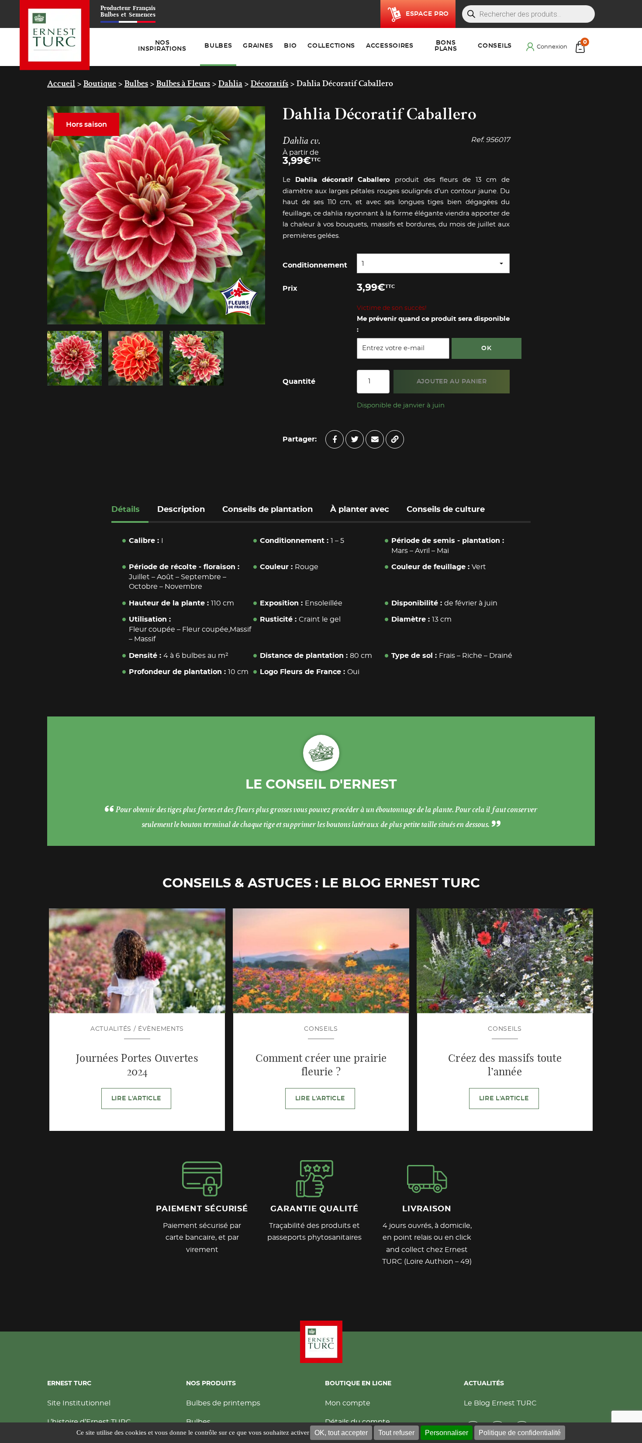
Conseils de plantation (267, 510)
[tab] (129, 510)
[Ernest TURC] (55, 35)
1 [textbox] (363, 263)
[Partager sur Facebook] (334, 439)
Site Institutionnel (78, 1404)
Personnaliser (446, 1432)
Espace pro (427, 14)
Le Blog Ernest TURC (500, 1404)
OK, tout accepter (341, 1432)
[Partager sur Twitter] (354, 439)
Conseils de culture (446, 510)
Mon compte (347, 1404)
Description (181, 510)
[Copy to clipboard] (395, 439)
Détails (125, 510)
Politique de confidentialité (520, 1432)
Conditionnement (315, 265)
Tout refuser (396, 1432)
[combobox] (433, 263)
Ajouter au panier (452, 382)
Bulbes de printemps (223, 1404)
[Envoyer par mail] (375, 439)
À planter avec (359, 510)
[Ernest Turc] (321, 1343)
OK (486, 348)
